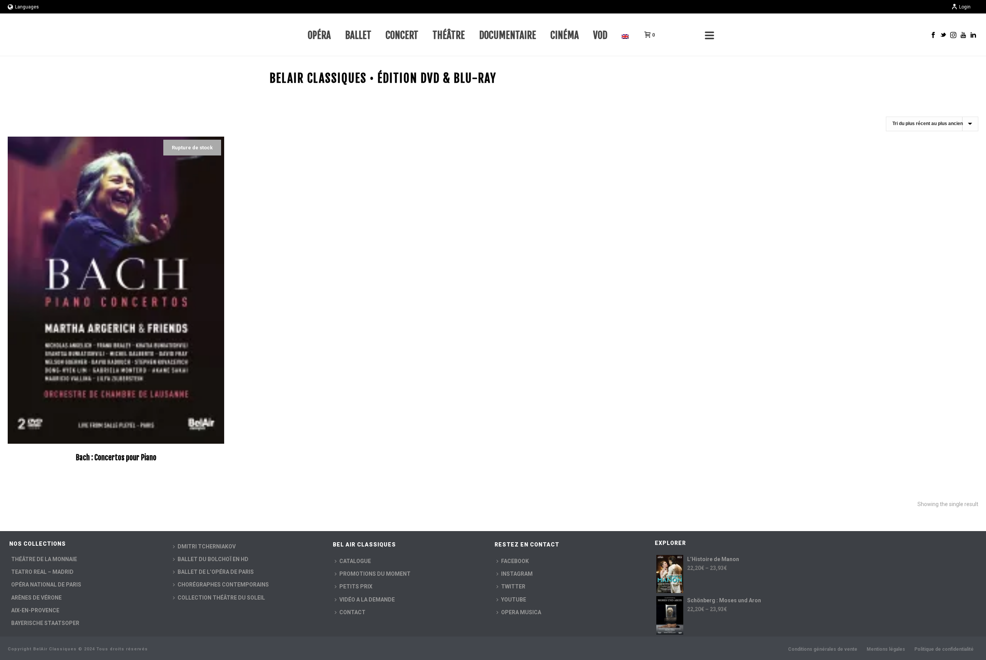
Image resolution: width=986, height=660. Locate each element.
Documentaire (507, 35)
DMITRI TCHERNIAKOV (207, 546)
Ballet (358, 35)
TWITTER (513, 586)
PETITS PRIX (355, 586)
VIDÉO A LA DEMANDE (367, 600)
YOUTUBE (513, 600)
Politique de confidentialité (944, 649)
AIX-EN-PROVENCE (35, 610)
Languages (27, 7)
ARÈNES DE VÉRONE (36, 598)
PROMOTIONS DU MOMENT (375, 574)
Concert (402, 35)
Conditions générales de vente (822, 649)
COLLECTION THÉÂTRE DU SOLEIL (221, 598)
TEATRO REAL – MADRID (42, 572)
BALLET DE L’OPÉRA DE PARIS (216, 572)
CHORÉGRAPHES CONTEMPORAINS (223, 584)
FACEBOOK (515, 561)
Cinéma (564, 35)
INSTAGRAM (517, 574)
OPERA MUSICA (521, 612)
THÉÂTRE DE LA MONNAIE (44, 559)
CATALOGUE (355, 561)
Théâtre (449, 35)
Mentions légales (886, 649)
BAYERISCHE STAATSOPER (45, 623)
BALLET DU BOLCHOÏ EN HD (213, 559)
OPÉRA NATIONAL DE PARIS (46, 584)
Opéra (319, 35)
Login (965, 7)
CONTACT (352, 612)
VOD (600, 35)
